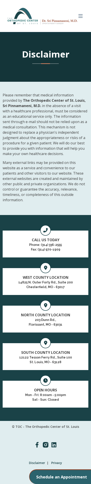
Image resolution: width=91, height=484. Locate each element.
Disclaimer (37, 463)
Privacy (56, 463)
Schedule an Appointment (61, 477)
